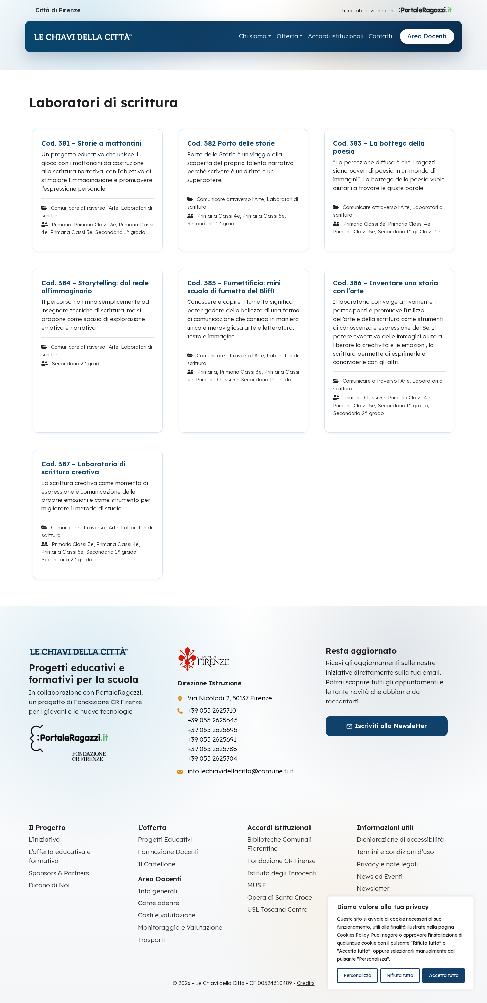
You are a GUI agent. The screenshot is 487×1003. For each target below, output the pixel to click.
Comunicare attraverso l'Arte (84, 208)
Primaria (61, 224)
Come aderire (158, 903)
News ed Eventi (380, 876)
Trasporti (151, 940)
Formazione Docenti (168, 852)
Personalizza (357, 975)
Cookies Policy (353, 935)
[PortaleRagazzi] (425, 10)
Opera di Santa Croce (279, 897)
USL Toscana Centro (277, 909)
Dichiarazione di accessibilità (400, 839)
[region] (401, 943)
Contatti (380, 36)
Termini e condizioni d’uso (395, 852)
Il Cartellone (156, 864)
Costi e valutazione (166, 915)
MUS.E (256, 885)
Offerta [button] (287, 36)
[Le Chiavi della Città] (82, 36)
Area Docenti (427, 36)
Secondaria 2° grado (77, 363)
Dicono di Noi (49, 885)
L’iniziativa (44, 839)
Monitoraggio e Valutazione (180, 927)
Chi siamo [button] (252, 36)
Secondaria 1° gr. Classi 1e (409, 231)
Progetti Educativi (165, 839)
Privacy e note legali (387, 864)
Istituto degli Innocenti (282, 873)
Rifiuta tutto (400, 975)
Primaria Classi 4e (218, 216)
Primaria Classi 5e (71, 232)
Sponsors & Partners (59, 873)
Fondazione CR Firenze (281, 861)
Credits (306, 983)
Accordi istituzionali (335, 36)
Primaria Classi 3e (95, 224)
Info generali (157, 891)
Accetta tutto (444, 975)
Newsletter (373, 888)
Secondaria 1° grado (120, 232)
